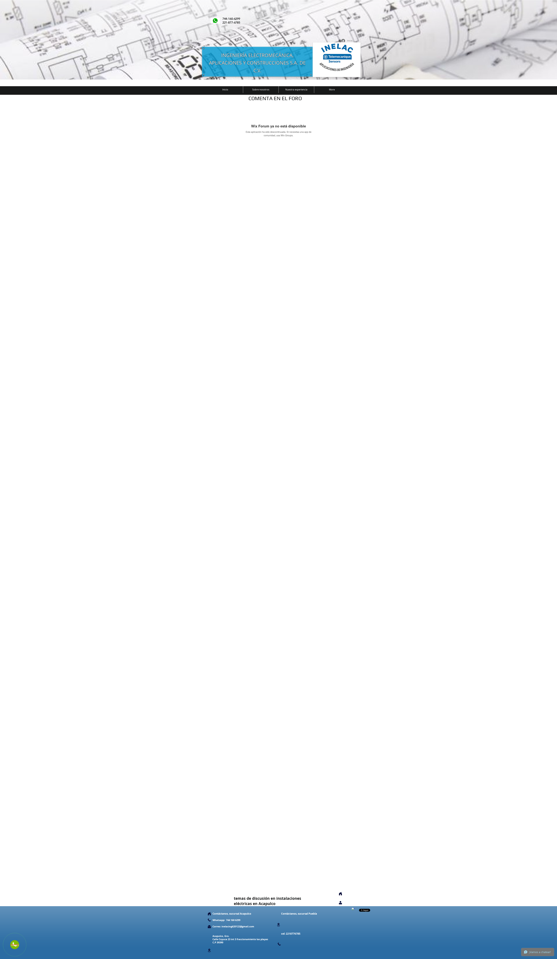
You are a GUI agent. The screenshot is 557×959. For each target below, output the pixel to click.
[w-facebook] (353, 909)
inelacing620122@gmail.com (237, 926)
